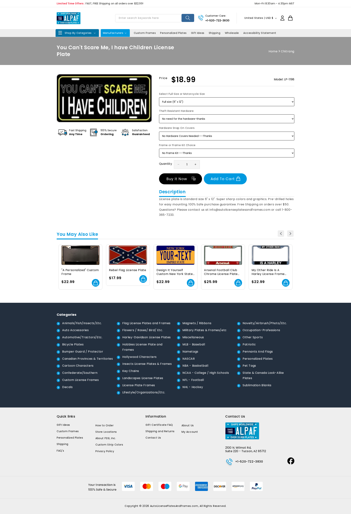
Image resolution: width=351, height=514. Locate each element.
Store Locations (106, 432)
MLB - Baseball (193, 344)
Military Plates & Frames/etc (204, 330)
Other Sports (253, 337)
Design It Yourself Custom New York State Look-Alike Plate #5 (174, 272)
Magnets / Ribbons (196, 323)
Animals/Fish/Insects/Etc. (82, 323)
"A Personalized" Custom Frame (80, 272)
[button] (77, 33)
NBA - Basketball (195, 366)
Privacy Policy (104, 451)
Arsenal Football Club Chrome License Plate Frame (221, 272)
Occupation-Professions (261, 330)
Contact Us (153, 437)
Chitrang (287, 51)
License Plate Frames (138, 385)
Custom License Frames (80, 380)
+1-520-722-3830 (217, 20)
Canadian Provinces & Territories (87, 359)
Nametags (190, 351)
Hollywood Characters (139, 357)
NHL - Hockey (192, 387)
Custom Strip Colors (109, 444)
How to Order (104, 425)
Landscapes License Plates (142, 378)
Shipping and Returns (160, 431)
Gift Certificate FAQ (159, 425)
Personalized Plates (258, 359)
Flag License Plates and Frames (146, 323)
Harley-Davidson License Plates (146, 337)
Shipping (62, 444)
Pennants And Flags (258, 351)
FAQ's (60, 450)
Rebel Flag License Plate (127, 270)
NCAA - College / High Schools (205, 373)
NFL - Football (193, 380)
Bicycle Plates (73, 344)
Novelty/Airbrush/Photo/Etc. (265, 323)
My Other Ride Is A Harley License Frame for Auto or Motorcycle (269, 272)
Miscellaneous (193, 337)
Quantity (165, 164)
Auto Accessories (75, 330)
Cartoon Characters (78, 366)
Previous (281, 233)
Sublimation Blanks (257, 385)
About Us (188, 425)
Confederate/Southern (80, 373)
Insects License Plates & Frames (147, 364)
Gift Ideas (63, 425)
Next (290, 233)
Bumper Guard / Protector (82, 351)
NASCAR (188, 359)
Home (273, 51)
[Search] (188, 18)
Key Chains (130, 371)
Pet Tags (249, 366)
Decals (67, 387)
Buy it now (176, 178)
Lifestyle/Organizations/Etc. (143, 392)
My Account (190, 432)
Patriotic (249, 344)
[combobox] (148, 18)
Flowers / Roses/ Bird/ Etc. (142, 330)
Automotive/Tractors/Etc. (82, 337)
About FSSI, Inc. (105, 438)
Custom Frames (68, 431)
